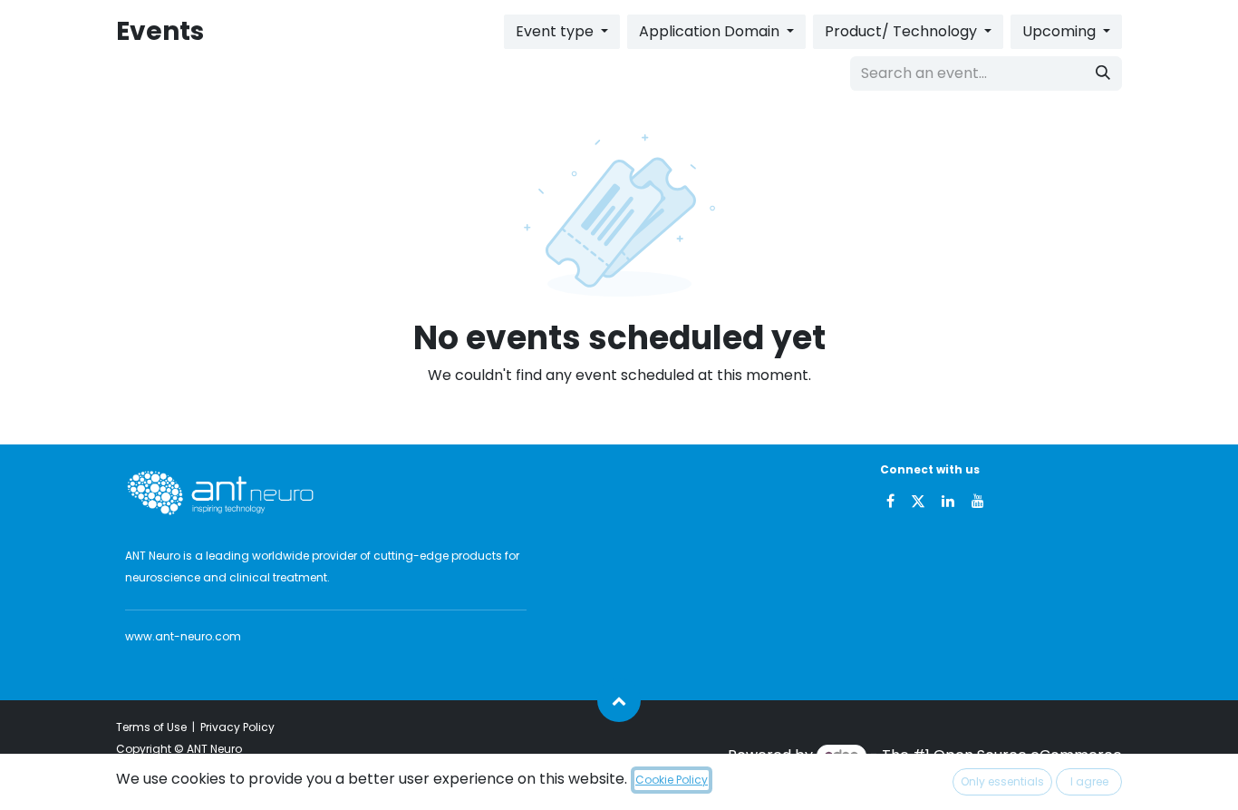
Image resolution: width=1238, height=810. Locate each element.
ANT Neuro (214, 748)
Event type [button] (556, 31)
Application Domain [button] (711, 31)
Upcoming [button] (1060, 31)
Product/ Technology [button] (903, 31)
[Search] (1103, 73)
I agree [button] (1089, 781)
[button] (619, 700)
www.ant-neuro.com (183, 636)
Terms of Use (151, 727)
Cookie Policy (671, 779)
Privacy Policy (237, 727)
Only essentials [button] (1002, 781)
